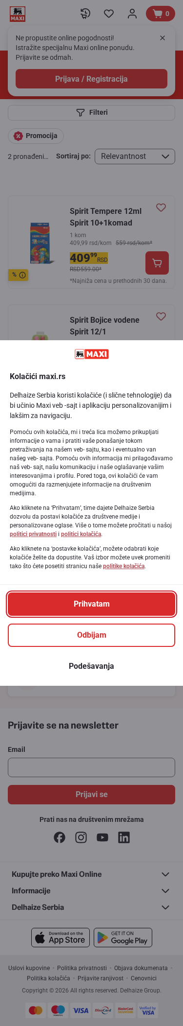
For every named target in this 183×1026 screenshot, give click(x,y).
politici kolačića (81, 534)
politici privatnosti (33, 534)
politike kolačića (123, 566)
